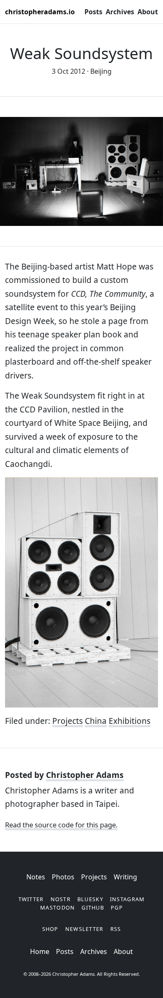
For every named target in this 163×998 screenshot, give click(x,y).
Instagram (127, 899)
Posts (93, 11)
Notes (35, 876)
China (96, 720)
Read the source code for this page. (61, 825)
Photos (63, 876)
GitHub (93, 907)
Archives (120, 11)
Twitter (31, 899)
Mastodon (57, 907)
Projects (67, 720)
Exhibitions (129, 720)
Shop (50, 929)
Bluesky (90, 899)
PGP (117, 907)
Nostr (61, 899)
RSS (115, 929)
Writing (125, 876)
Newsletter (84, 929)
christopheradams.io (40, 11)
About (148, 11)
